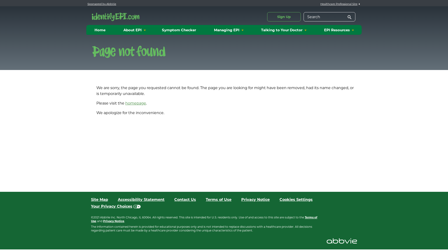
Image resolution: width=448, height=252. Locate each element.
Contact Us (185, 199)
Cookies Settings (296, 199)
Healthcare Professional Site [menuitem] (338, 4)
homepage (135, 103)
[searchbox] (329, 16)
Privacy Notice (255, 199)
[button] (348, 17)
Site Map (99, 199)
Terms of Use (218, 199)
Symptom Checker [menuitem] (179, 30)
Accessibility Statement (141, 199)
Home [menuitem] (99, 30)
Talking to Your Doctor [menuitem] (281, 30)
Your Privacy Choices (111, 206)
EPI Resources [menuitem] (337, 30)
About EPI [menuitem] (132, 30)
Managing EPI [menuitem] (226, 30)
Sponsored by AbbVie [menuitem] (102, 4)
